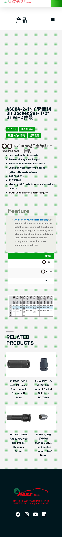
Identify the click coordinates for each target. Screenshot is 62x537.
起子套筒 (34, 135)
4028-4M (50, 271)
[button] (52, 19)
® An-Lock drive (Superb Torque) (28, 192)
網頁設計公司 (20, 503)
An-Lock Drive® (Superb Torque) (31, 219)
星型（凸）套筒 (16, 135)
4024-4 (49, 262)
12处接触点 (27, 129)
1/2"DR (12, 129)
